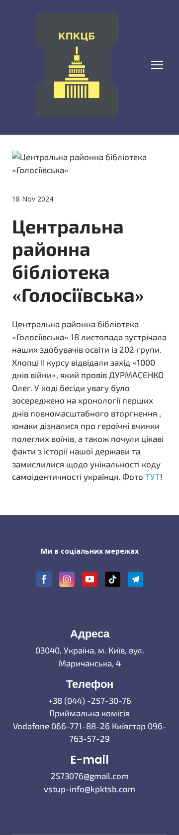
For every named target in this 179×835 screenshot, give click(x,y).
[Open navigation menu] (157, 65)
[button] (44, 579)
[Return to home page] (76, 65)
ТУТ (152, 476)
